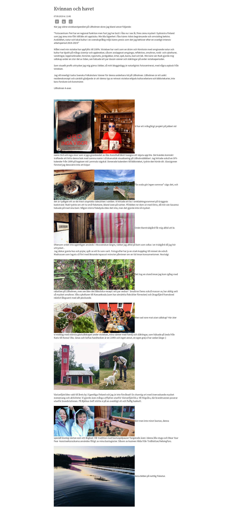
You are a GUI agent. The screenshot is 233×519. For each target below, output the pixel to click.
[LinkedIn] (64, 21)
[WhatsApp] (71, 21)
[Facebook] (57, 21)
